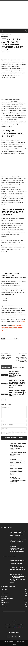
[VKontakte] (16, 636)
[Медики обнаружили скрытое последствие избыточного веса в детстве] (5, 470)
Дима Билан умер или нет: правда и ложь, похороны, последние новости (17, 562)
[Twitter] (12, 636)
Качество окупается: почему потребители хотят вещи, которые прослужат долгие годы (17, 384)
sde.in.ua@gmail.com (18, 627)
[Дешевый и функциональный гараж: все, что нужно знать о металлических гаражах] (5, 461)
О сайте (6, 641)
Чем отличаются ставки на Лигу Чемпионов (6, 357)
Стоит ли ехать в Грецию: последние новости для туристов (12, 328)
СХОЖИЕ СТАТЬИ (6, 367)
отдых (7, 338)
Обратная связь (20, 641)
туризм (11, 338)
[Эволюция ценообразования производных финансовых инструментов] (5, 479)
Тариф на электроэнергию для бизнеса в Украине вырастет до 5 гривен (21, 358)
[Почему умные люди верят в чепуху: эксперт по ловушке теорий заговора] (5, 392)
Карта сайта (12, 641)
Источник (22, 321)
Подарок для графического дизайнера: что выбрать (15, 374)
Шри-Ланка (16, 338)
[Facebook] (8, 636)
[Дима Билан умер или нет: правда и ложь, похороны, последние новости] (5, 562)
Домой (2, 34)
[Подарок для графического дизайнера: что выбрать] (5, 373)
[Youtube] (19, 636)
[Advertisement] (14, 15)
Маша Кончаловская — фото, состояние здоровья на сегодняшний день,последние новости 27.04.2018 (18, 577)
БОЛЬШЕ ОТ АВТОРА (18, 367)
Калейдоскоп (8, 34)
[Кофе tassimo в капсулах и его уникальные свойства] (5, 569)
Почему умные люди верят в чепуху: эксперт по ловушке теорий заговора (17, 393)
